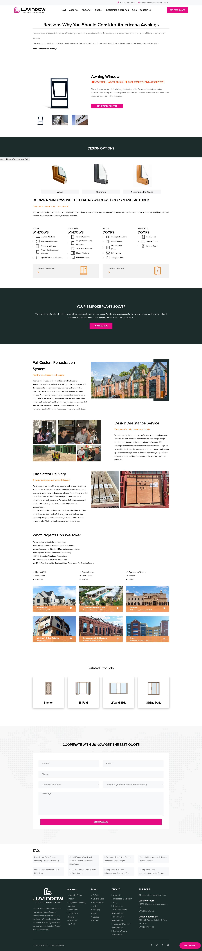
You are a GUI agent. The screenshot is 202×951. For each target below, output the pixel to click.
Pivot (95, 913)
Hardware (21, 159)
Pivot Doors (151, 237)
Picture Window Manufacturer (119, 933)
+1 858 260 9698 (127, 2)
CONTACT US (145, 10)
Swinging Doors (117, 257)
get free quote (177, 10)
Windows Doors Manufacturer (119, 911)
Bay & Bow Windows (49, 241)
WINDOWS (86, 10)
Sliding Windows (82, 253)
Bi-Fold (71, 924)
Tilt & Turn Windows (84, 248)
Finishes (9, 159)
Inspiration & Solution (122, 899)
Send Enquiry (190, 945)
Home (63, 10)
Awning (71, 906)
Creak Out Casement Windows (49, 252)
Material (3, 159)
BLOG (134, 10)
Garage (96, 917)
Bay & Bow (73, 909)
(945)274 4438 (147, 927)
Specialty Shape (75, 895)
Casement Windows (49, 246)
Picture (71, 899)
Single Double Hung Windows (84, 243)
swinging (96, 909)
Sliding (71, 917)
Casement (73, 920)
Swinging (158, 702)
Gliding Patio (88, 702)
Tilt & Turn (73, 913)
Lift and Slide (53, 702)
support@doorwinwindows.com (153, 2)
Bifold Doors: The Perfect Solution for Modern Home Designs (118, 859)
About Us (117, 895)
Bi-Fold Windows (83, 257)
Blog (115, 902)
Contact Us (118, 906)
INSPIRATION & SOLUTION (117, 10)
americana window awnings (45, 48)
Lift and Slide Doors (116, 247)
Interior (96, 920)
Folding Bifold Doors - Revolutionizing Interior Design (151, 871)
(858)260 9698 (147, 911)
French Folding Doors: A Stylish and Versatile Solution (153, 859)
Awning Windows (48, 237)
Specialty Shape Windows (51, 257)
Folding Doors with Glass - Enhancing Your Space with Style (117, 871)
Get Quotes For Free (107, 106)
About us (74, 10)
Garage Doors (152, 241)
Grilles (27, 159)
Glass (15, 159)
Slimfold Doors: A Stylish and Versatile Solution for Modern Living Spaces (81, 860)
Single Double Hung (77, 902)
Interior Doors (151, 246)
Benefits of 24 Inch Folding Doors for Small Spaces (82, 871)
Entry (123, 702)
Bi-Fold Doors (116, 241)
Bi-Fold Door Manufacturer (118, 919)
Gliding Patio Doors (119, 237)
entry (95, 906)
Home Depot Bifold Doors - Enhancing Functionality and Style (47, 859)
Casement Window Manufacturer (121, 926)
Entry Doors (116, 253)
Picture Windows (83, 237)
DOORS (98, 10)
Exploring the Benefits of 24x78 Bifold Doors (46, 871)
